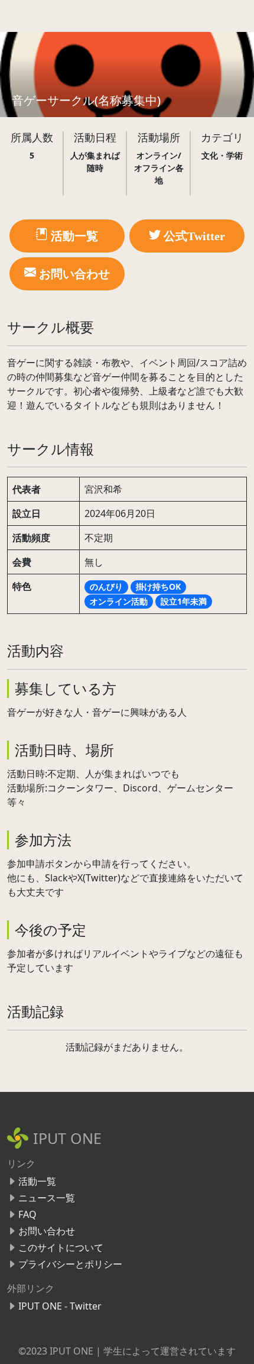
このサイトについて (60, 1247)
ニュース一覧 (46, 1197)
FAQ (27, 1214)
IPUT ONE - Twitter (60, 1306)
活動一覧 (37, 1181)
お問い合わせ (46, 1230)
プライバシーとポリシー (70, 1264)
